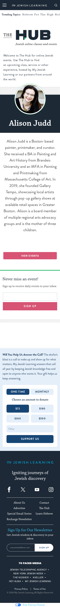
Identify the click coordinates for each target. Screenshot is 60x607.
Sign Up (44, 547)
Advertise (19, 508)
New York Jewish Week (28, 573)
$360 (17, 418)
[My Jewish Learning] (30, 465)
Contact (44, 503)
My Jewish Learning (38, 581)
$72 (18, 408)
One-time (18, 392)
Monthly (42, 392)
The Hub (44, 508)
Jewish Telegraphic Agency (28, 569)
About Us (19, 503)
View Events (30, 255)
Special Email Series (19, 513)
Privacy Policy (21, 589)
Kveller (38, 577)
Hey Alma (15, 581)
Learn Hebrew (44, 513)
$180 (42, 408)
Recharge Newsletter (19, 519)
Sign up (30, 306)
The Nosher (20, 577)
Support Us (30, 439)
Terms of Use (39, 589)
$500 (42, 418)
